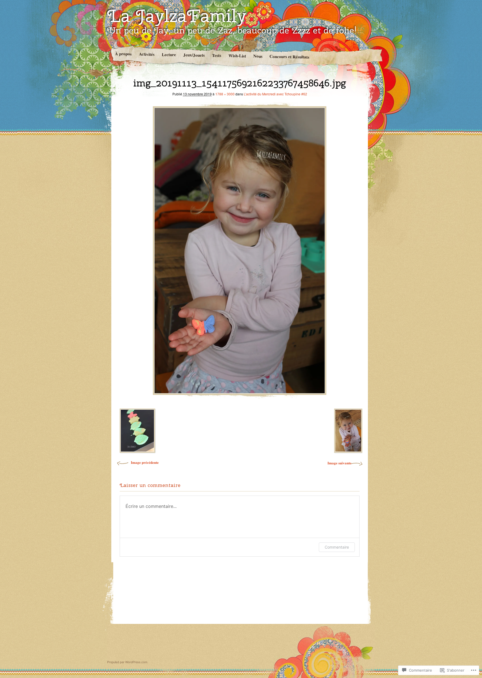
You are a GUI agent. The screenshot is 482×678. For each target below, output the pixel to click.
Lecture (169, 54)
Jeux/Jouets (193, 55)
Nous (257, 56)
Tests (216, 55)
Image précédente (145, 462)
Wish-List (237, 55)
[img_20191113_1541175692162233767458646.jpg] (240, 249)
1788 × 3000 (225, 93)
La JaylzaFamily (176, 15)
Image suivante (339, 462)
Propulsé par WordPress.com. (127, 662)
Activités (146, 54)
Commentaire (337, 547)
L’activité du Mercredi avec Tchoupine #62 (275, 93)
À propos (123, 53)
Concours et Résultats (289, 56)
